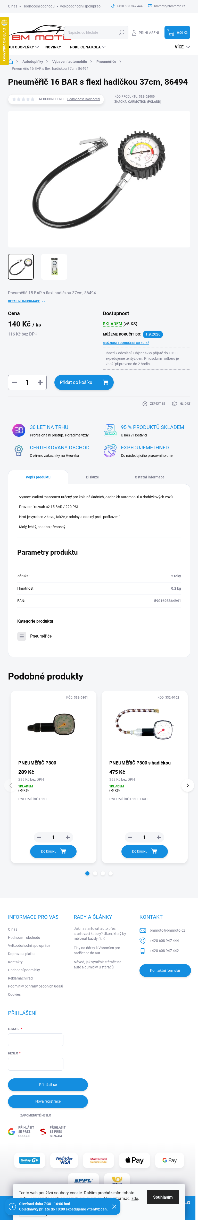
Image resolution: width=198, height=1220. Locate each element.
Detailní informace (24, 301)
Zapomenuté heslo (35, 1115)
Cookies (14, 994)
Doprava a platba (22, 954)
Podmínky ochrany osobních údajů (35, 986)
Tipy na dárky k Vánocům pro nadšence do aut (97, 950)
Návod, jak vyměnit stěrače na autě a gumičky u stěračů (97, 964)
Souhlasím (163, 1197)
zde (134, 1198)
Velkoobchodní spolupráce (81, 6)
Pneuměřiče (41, 636)
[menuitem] (24, 47)
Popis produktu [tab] (38, 477)
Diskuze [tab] (92, 477)
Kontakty (15, 962)
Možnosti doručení (126, 343)
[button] (87, 873)
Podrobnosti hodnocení (83, 99)
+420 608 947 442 (164, 951)
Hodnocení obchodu (38, 6)
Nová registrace (48, 1101)
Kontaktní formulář (165, 970)
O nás (12, 6)
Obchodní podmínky (24, 970)
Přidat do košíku (76, 382)
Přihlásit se (48, 1084)
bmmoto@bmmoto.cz (167, 930)
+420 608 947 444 (164, 941)
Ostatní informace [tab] (149, 477)
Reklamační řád (20, 978)
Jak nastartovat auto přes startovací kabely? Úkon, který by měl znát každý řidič (100, 933)
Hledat (121, 32)
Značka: (137, 102)
